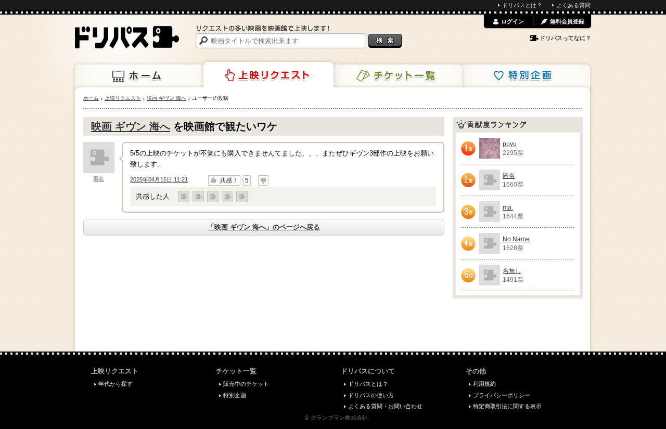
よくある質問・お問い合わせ (385, 406)
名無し (512, 271)
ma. (508, 207)
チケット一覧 (397, 76)
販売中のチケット (246, 384)
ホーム (140, 76)
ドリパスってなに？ (565, 38)
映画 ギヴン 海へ (130, 126)
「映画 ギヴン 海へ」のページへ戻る (264, 227)
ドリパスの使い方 (371, 395)
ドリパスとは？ (522, 5)
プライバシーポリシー (501, 395)
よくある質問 (573, 5)
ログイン (512, 21)
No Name (516, 239)
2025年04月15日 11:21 (159, 179)
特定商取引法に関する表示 (507, 406)
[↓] (263, 180)
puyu (510, 144)
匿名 (99, 178)
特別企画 (525, 76)
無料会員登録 (567, 21)
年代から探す (115, 384)
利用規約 (484, 384)
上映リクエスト (268, 75)
